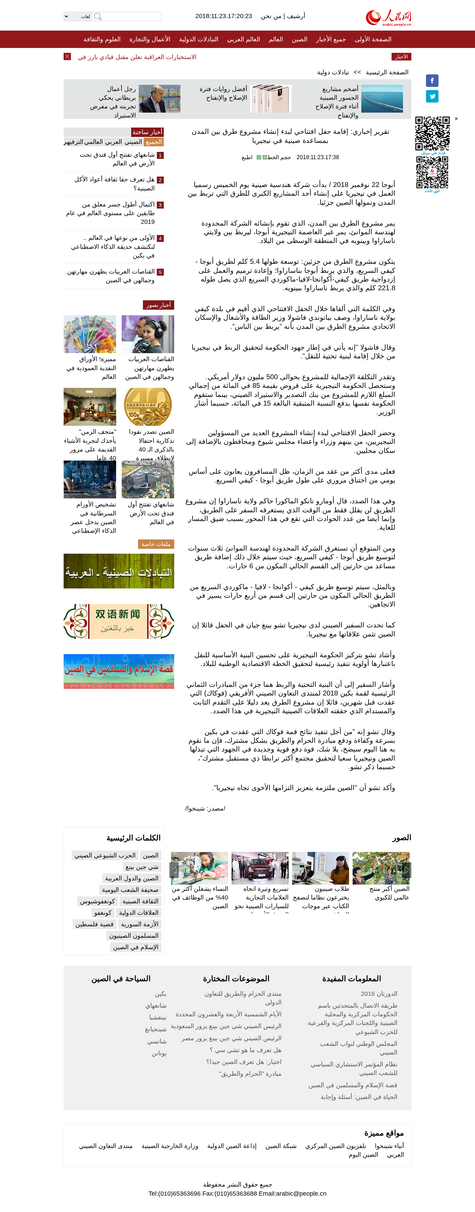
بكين (161, 993)
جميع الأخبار (331, 39)
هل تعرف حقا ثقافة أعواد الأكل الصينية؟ (114, 184)
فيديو (207, 56)
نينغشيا (158, 1017)
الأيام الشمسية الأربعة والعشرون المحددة (229, 1014)
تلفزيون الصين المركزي (335, 1145)
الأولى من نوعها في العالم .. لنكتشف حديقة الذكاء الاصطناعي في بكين (113, 246)
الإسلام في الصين (136, 947)
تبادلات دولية (333, 72)
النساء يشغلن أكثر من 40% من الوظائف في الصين (200, 897)
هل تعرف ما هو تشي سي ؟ (246, 1050)
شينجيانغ (156, 1029)
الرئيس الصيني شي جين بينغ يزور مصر (232, 1038)
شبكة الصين (281, 1145)
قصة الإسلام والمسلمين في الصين (352, 1085)
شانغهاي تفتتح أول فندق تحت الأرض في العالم (117, 159)
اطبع (247, 157)
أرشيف (295, 16)
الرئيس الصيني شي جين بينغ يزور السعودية (226, 1026)
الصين (299, 39)
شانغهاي (156, 1005)
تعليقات (232, 56)
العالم (276, 39)
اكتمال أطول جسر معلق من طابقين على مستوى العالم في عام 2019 (110, 213)
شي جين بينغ (142, 866)
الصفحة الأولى (373, 39)
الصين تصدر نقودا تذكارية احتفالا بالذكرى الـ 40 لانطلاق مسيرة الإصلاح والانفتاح (151, 449)
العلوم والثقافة (102, 39)
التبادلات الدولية (198, 39)
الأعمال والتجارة (149, 39)
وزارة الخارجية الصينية (170, 1145)
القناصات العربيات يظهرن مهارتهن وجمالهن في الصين (111, 276)
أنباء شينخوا (389, 1145)
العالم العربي (243, 39)
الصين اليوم (363, 1154)
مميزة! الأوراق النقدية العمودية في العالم (91, 368)
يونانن (159, 1053)
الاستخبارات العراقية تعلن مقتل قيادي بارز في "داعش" (137, 57)
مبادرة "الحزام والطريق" (250, 1073)
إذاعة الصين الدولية (232, 1145)
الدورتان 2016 (379, 993)
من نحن (272, 16)
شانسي (157, 1041)
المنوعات (262, 56)
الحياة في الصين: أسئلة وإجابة (359, 1096)
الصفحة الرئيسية (387, 72)
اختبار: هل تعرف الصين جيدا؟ (244, 1061)
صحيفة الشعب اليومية (130, 889)
